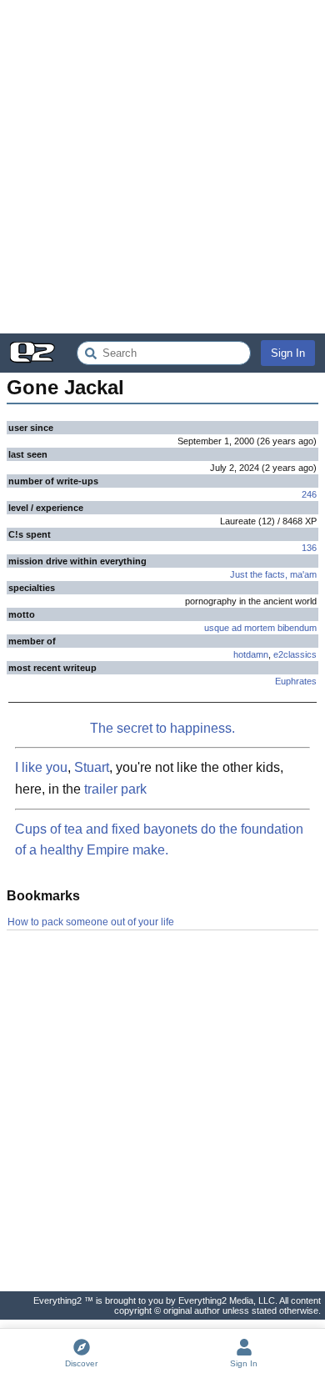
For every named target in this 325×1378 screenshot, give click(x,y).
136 (309, 548)
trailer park (115, 789)
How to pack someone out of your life (91, 922)
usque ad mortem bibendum (260, 628)
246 (309, 494)
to (161, 728)
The (101, 728)
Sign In (288, 353)
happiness (201, 728)
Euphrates (296, 681)
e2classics (295, 654)
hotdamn (250, 654)
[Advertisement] (162, 166)
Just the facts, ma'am (273, 574)
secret (134, 728)
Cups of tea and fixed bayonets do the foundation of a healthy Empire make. (159, 840)
